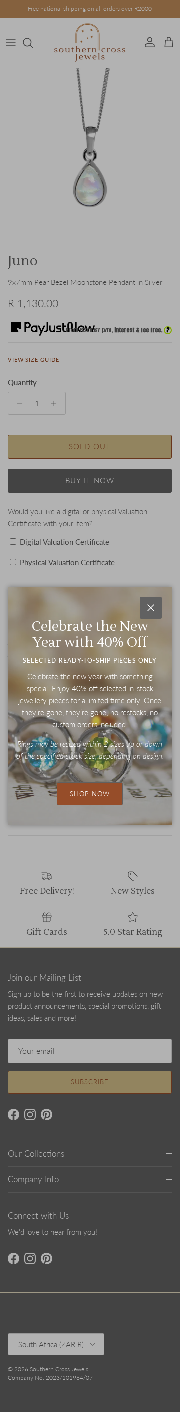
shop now (90, 794)
